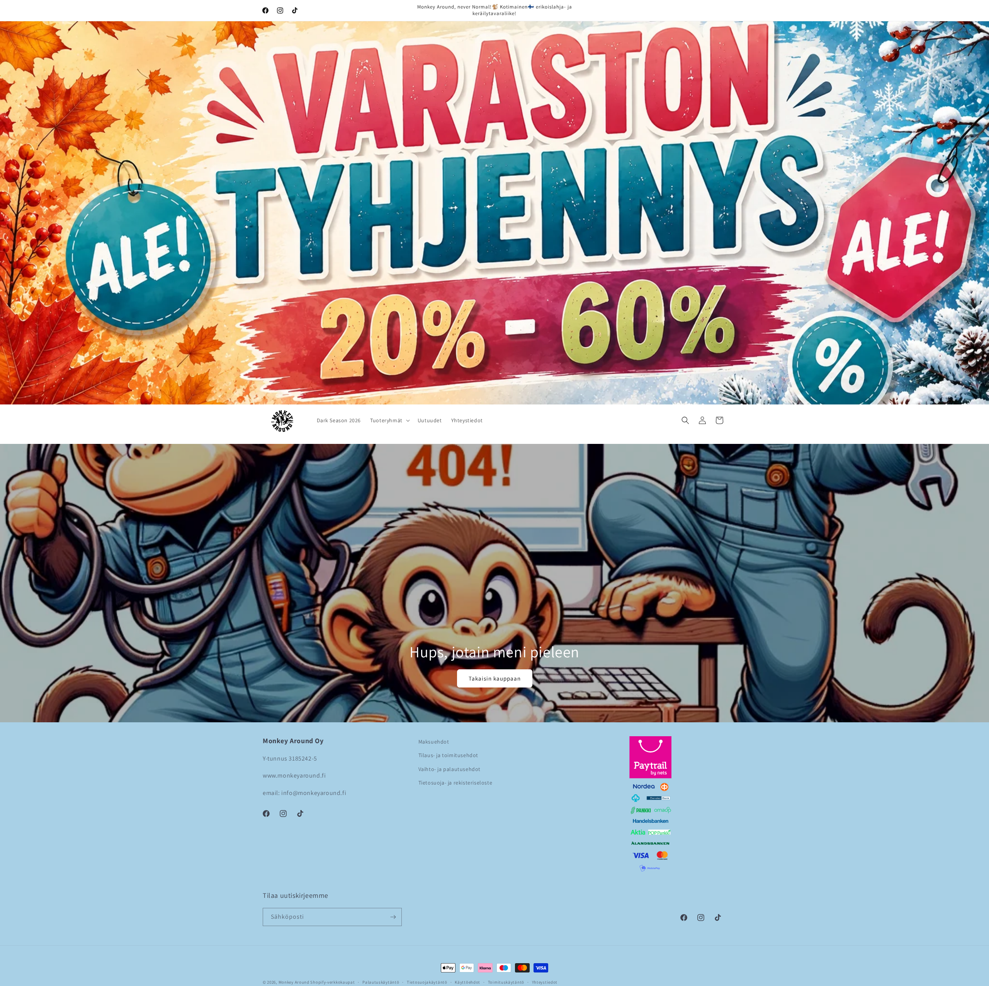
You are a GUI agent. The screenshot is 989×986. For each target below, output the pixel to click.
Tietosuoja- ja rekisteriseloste (455, 782)
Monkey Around (294, 982)
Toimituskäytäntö (506, 981)
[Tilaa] (392, 917)
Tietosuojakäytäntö (427, 981)
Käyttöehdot (467, 981)
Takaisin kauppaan (495, 678)
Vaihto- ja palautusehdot (449, 769)
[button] (389, 420)
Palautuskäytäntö (380, 981)
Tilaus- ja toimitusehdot (448, 755)
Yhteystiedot (544, 981)
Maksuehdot (433, 741)
